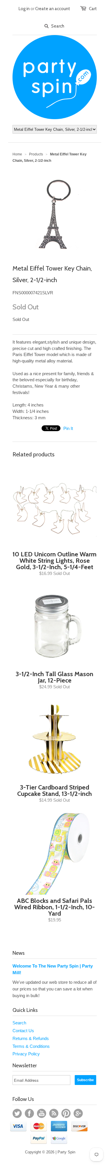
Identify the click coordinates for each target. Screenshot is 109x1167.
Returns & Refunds (30, 1038)
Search (19, 1022)
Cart (93, 8)
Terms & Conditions (31, 1046)
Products (36, 154)
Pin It (68, 428)
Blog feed (53, 1113)
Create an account (52, 8)
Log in (24, 8)
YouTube (41, 1113)
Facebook (29, 1113)
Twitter (17, 1113)
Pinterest (66, 1113)
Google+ (78, 1113)
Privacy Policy (26, 1053)
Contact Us (23, 1030)
